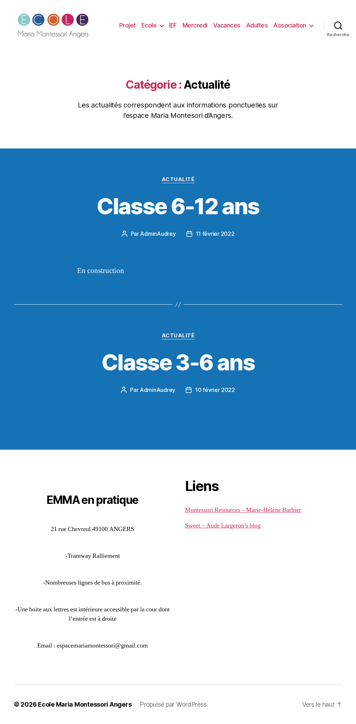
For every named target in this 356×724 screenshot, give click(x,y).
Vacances (227, 25)
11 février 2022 (215, 233)
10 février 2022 (215, 389)
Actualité (178, 179)
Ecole (149, 25)
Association (289, 25)
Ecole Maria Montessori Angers (84, 704)
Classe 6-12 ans (178, 206)
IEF (173, 25)
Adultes (257, 25)
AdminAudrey (158, 233)
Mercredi (195, 25)
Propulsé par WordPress (173, 704)
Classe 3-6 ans (178, 362)
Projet (127, 25)
